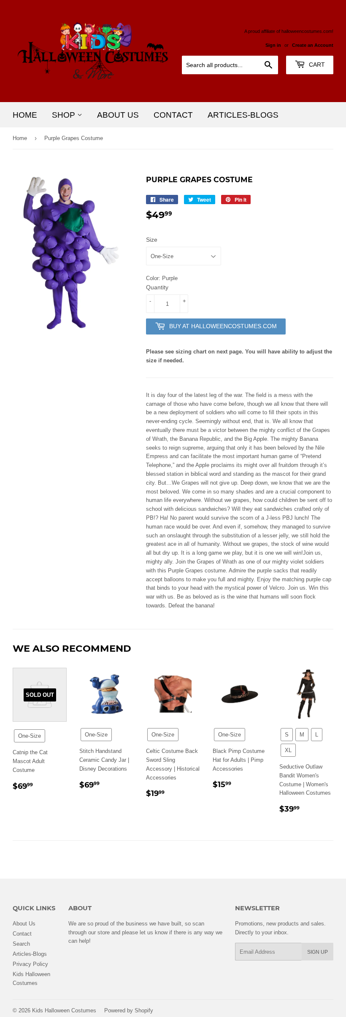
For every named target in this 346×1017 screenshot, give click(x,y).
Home (25, 114)
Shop (64, 114)
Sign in (273, 45)
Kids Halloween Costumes (64, 1010)
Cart (316, 64)
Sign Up (317, 952)
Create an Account (312, 45)
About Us (118, 114)
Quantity (157, 287)
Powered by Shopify (128, 1010)
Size (151, 239)
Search (21, 943)
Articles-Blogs (243, 114)
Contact (173, 114)
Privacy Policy (30, 963)
